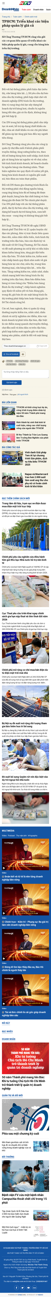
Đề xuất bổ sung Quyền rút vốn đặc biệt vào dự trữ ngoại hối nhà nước (25, 778)
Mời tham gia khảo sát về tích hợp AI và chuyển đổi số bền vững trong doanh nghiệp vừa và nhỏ (16, 1146)
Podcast (11, 836)
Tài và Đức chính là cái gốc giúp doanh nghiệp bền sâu (24, 1014)
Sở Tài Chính (11, 364)
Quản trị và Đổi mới (12, 1095)
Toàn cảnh (26, 10)
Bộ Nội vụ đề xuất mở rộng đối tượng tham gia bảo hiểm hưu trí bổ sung (24, 725)
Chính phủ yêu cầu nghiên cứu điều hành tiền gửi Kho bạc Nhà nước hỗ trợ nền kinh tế (24, 559)
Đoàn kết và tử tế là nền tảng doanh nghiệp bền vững (22, 878)
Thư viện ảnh (21, 836)
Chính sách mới (31, 17)
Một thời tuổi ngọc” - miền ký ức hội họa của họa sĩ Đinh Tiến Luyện (16, 1230)
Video (4, 836)
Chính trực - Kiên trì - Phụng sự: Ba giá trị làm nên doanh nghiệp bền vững (25, 923)
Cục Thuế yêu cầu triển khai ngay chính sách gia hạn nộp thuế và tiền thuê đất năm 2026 (25, 616)
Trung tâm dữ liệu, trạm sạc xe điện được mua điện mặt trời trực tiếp (24, 505)
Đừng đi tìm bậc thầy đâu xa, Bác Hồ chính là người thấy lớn (22, 968)
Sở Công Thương (22, 361)
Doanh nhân (38, 10)
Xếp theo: (5, 394)
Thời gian (13, 395)
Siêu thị (22, 364)
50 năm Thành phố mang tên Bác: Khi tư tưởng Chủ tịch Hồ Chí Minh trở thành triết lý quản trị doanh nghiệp (23, 1083)
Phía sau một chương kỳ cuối (20, 1133)
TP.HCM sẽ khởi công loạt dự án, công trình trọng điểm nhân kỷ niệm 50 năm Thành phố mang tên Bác (32, 411)
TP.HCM (9, 361)
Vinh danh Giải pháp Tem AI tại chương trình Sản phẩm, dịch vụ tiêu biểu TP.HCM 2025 (36, 458)
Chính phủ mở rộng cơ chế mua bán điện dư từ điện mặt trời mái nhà (25, 671)
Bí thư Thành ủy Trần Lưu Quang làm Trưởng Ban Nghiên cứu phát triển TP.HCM (32, 437)
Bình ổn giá (35, 361)
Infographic (32, 836)
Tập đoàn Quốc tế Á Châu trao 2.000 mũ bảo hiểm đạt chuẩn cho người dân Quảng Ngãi (15, 1214)
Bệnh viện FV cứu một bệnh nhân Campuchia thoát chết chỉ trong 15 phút (24, 1198)
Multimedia (8, 830)
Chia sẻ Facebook (12, 354)
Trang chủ (6, 17)
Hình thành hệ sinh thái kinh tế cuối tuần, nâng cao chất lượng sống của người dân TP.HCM (31, 425)
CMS (22, 1295)
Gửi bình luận (12, 382)
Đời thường (8, 1156)
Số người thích (23, 394)
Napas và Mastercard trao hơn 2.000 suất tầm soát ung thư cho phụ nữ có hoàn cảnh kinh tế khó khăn (36, 480)
